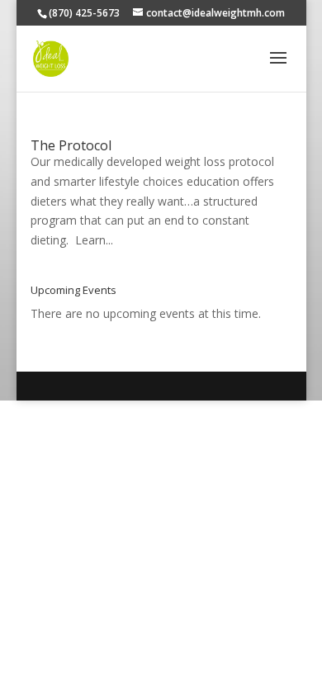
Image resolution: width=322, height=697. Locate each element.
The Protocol (71, 145)
